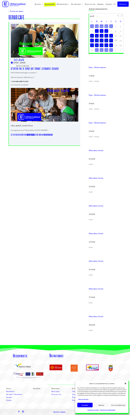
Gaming (100, 4)
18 (97, 41)
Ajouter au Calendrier (22, 66)
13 (106, 36)
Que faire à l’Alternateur (14, 394)
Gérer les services (83, 399)
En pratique (76, 4)
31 (111, 26)
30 (106, 26)
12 (102, 36)
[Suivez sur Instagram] (23, 411)
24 (92, 45)
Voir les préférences (118, 405)
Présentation (62, 4)
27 (92, 26)
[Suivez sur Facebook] (19, 411)
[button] (125, 384)
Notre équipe (55, 391)
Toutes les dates (16, 11)
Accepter (85, 405)
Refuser (101, 405)
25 (97, 45)
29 (101, 26)
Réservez (123, 4)
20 (106, 41)
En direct (9, 397)
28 (97, 26)
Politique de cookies (93, 410)
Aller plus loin (56, 394)
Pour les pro (90, 4)
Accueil (38, 4)
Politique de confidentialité (107, 410)
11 (97, 36)
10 (92, 36)
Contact (109, 4)
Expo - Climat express (97, 67)
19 (102, 41)
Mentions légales (59, 412)
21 (111, 41)
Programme (50, 4)
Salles (74, 394)
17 (92, 41)
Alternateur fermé (96, 150)
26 (101, 45)
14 (111, 36)
